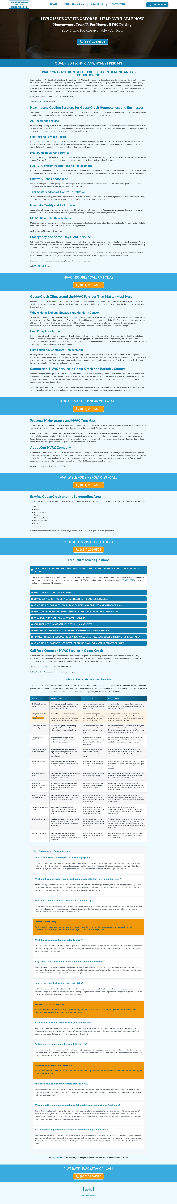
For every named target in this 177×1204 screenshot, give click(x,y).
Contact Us (117, 4)
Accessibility (93, 1195)
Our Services (73, 4)
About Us (97, 4)
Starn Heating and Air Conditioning (90, 1194)
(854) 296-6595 (39, 101)
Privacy (87, 1195)
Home (53, 4)
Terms (83, 1195)
